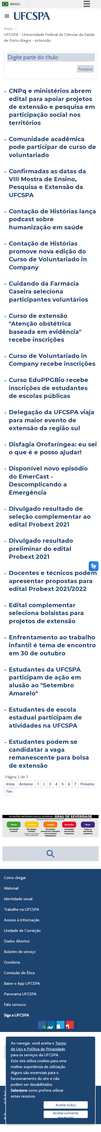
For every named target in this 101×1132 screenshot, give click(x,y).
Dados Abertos (17, 941)
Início (10, 784)
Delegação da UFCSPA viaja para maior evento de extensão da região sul (51, 420)
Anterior (26, 784)
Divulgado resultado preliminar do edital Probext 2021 (41, 548)
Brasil (15, 4)
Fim (9, 791)
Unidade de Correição (22, 930)
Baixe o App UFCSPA (22, 983)
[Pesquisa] (85, 69)
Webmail (11, 888)
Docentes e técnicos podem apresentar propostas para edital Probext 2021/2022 (53, 580)
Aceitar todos (66, 1105)
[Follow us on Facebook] (42, 1025)
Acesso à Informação (21, 920)
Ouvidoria (12, 962)
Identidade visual (18, 899)
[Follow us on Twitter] (60, 1025)
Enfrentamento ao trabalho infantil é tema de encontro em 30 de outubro (52, 645)
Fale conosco (15, 1004)
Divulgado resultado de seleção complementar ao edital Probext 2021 (50, 516)
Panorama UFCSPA (20, 994)
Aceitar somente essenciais (65, 1114)
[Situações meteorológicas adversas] (50, 836)
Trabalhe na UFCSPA (21, 909)
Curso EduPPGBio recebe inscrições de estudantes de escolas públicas (48, 387)
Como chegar (15, 877)
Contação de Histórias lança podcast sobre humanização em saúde (52, 219)
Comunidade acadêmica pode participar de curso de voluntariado (52, 147)
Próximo (87, 784)
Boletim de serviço (20, 951)
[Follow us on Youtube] (70, 1025)
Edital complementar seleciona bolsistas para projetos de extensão (46, 613)
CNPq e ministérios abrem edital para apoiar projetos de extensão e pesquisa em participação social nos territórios (52, 106)
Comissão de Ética (19, 972)
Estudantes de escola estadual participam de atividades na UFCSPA (45, 717)
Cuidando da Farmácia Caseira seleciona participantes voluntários (48, 291)
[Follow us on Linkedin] (51, 1025)
